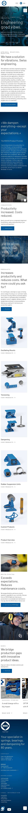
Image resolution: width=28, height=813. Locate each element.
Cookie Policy (4, 802)
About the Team (6, 760)
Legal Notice (3, 797)
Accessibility (4, 795)
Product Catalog (4, 780)
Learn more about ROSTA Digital (12, 605)
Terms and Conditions (6, 800)
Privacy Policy (4, 798)
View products (7, 353)
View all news (7, 670)
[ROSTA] (4, 3)
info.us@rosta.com (8, 756)
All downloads (6, 788)
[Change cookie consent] (3, 808)
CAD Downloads (4, 778)
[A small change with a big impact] (10, 688)
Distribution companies (9, 770)
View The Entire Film (10, 42)
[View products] (14, 332)
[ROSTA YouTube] (9, 809)
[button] (21, 3)
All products (7, 309)
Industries (3, 781)
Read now (6, 713)
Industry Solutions (8, 228)
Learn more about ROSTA (10, 104)
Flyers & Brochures (5, 785)
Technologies (4, 783)
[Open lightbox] (14, 193)
